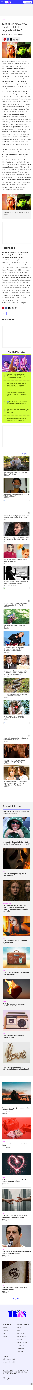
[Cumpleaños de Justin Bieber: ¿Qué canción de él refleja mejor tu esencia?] (16, 827)
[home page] (7, 2)
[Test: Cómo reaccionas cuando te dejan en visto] (16, 926)
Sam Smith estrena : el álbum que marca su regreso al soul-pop (18, 410)
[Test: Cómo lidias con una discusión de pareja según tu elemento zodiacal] (16, 1200)
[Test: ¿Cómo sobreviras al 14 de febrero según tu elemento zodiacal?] (16, 1052)
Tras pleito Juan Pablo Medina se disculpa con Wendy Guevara (17, 419)
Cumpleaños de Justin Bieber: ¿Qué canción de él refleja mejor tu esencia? (16, 843)
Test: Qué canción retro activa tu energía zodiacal (14, 1036)
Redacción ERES (18, 34)
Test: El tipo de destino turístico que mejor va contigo (16, 973)
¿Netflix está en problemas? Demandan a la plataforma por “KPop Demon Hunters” (16, 375)
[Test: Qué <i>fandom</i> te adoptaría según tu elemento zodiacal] (16, 1272)
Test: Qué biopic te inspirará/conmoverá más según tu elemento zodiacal (16, 1252)
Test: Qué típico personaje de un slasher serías (14, 874)
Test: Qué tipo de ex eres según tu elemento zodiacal (15, 1005)
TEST (3, 20)
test (4, 313)
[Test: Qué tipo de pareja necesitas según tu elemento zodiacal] (16, 1093)
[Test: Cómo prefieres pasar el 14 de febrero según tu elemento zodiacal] (16, 1164)
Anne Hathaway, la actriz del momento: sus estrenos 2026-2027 (17, 394)
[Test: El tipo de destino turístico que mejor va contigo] (16, 957)
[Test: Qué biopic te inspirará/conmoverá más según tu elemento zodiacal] (16, 1236)
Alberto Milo (4, 1113)
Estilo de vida (7, 903)
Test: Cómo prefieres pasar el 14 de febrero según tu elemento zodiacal (16, 1180)
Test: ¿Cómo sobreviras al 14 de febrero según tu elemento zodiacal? (16, 1068)
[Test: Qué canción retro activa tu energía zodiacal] (16, 1020)
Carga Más (16, 1299)
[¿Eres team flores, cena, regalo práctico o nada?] (16, 1128)
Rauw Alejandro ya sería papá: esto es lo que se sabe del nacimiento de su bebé (17, 385)
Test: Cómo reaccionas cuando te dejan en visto (15, 942)
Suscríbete (28, 2)
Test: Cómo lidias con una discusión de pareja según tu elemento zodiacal (14, 1216)
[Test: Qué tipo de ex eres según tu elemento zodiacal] (16, 989)
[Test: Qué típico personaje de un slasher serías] (16, 858)
